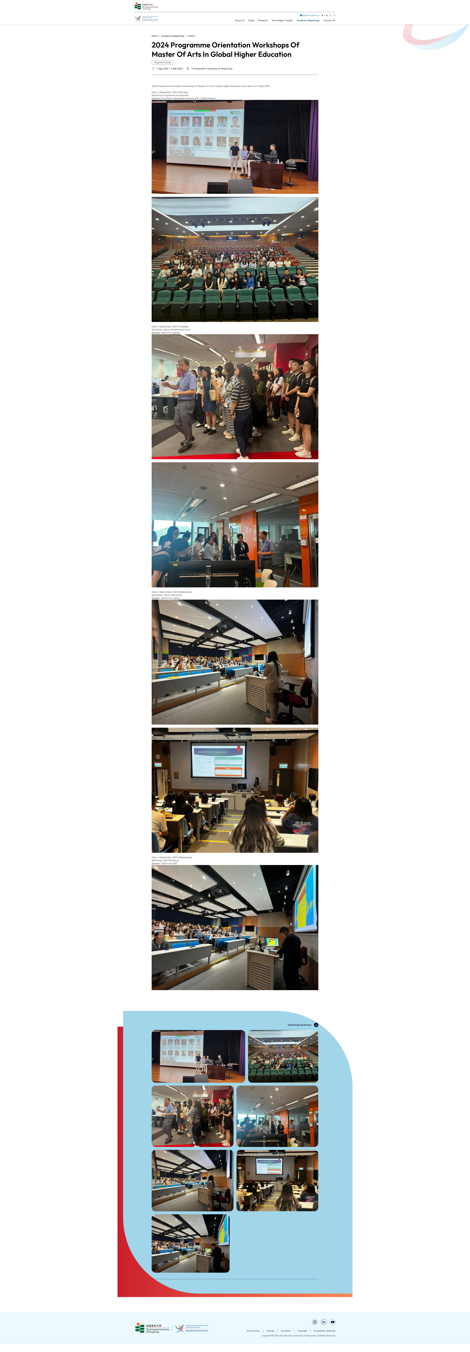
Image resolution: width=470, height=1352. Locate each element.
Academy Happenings (172, 36)
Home (155, 36)
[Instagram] (315, 1322)
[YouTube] (333, 1322)
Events (191, 36)
